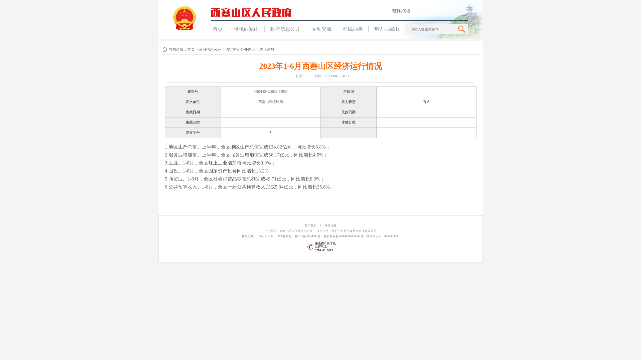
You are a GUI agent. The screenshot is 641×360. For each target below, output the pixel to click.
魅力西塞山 (386, 29)
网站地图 (331, 225)
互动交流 (321, 29)
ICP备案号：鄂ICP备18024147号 (299, 236)
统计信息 (266, 50)
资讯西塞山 (246, 29)
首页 (218, 29)
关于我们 (310, 225)
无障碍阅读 (400, 11)
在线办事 (353, 29)
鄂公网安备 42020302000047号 (343, 236)
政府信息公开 (285, 29)
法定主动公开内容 (240, 50)
